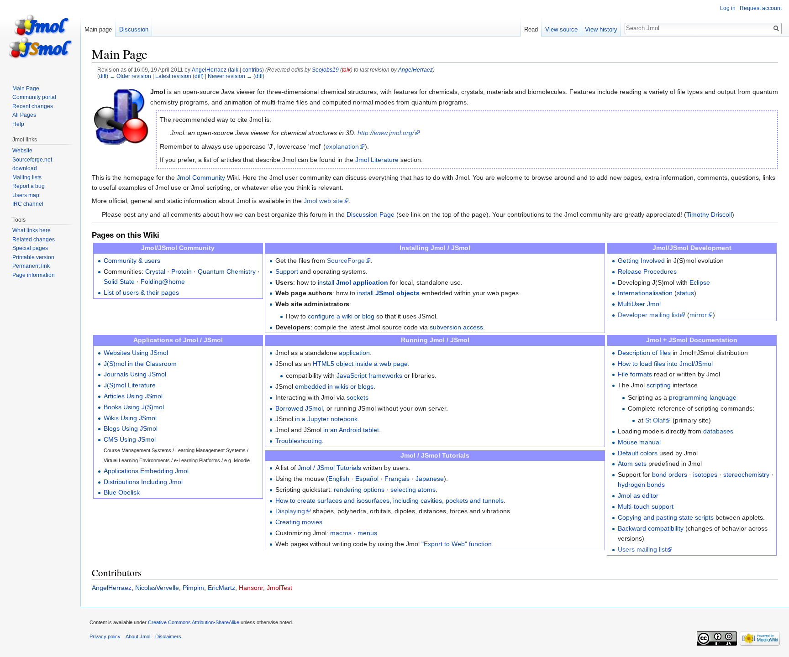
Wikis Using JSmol (130, 418)
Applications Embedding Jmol (146, 470)
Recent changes (32, 106)
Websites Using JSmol (136, 352)
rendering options (359, 489)
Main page (98, 29)
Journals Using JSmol (135, 374)
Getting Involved (641, 260)
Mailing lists (27, 177)
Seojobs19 (325, 70)
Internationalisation (645, 293)
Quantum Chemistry (227, 271)
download (24, 168)
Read (531, 29)
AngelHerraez (415, 70)
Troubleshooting (298, 440)
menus (367, 533)
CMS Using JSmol (130, 439)
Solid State (119, 281)
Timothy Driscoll (709, 214)
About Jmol (138, 636)
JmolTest (279, 587)
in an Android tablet (351, 429)
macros (341, 533)
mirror (698, 314)
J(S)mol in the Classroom (140, 363)
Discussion (133, 29)
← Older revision (130, 76)
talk (234, 70)
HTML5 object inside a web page (360, 363)
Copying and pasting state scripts (666, 517)
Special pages (30, 248)
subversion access (456, 327)
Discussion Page (370, 214)
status (685, 293)
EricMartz (221, 587)
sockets (357, 397)
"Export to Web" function (456, 544)
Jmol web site (323, 200)
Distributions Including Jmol (143, 481)
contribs (252, 70)
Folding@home (163, 281)
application (354, 352)
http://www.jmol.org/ (386, 132)
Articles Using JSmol (133, 396)
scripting (659, 385)
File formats (635, 374)
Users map (25, 195)
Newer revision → (230, 76)
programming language (702, 397)
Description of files (644, 352)
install (353, 282)
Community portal (34, 97)
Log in (728, 8)
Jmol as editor (638, 495)
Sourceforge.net (32, 159)
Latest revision (173, 76)
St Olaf (655, 420)
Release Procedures (647, 271)
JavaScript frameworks (369, 375)
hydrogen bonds (641, 484)
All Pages (24, 115)
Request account (761, 8)
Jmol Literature (377, 159)
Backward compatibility (651, 528)
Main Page (25, 88)
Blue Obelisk (122, 492)
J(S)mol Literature (130, 385)
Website (22, 150)
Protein (181, 271)
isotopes (705, 474)
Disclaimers (168, 636)
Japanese (430, 478)
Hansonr (251, 587)
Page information (33, 275)
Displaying (290, 511)
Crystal (155, 271)
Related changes (33, 239)
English (338, 478)
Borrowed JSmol (299, 408)
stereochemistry (746, 474)
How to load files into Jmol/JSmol (665, 363)
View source (561, 29)
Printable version (33, 257)
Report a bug (28, 186)
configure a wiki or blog (341, 316)
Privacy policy (105, 636)
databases (718, 431)
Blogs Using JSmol (131, 428)
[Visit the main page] (40, 36)
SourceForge (346, 260)
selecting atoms (413, 489)
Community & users (132, 260)
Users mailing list (642, 549)
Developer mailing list (648, 314)
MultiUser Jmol (639, 304)
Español (367, 478)
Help (18, 124)
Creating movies (298, 522)
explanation (342, 146)
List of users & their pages (141, 292)
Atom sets (632, 463)
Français (397, 478)
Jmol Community (201, 177)
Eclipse (699, 282)
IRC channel (27, 204)
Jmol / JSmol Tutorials (329, 467)
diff (102, 76)
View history (601, 29)
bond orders (669, 474)
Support (286, 271)
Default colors (638, 453)
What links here (31, 230)
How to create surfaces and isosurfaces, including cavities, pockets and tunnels (389, 500)
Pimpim (193, 587)
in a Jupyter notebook (326, 418)
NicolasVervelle (157, 587)
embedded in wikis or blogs (334, 386)
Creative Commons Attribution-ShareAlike (193, 622)
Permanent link (31, 266)
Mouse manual (639, 442)
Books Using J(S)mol (134, 407)
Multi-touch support (645, 506)
